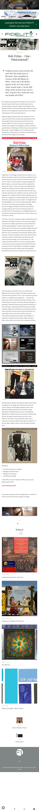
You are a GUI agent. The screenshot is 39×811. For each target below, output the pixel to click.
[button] (3, 807)
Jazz (3, 705)
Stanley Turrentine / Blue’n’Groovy (12, 708)
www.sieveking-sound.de (9, 485)
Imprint (26, 767)
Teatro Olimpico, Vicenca (19, 726)
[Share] (17, 523)
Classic (4, 574)
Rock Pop (8, 618)
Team (34, 767)
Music (8, 574)
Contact (19, 769)
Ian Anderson (6, 665)
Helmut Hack (19, 52)
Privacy (30, 767)
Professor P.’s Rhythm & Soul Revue (13, 621)
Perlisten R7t (19, 740)
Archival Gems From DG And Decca (12, 577)
